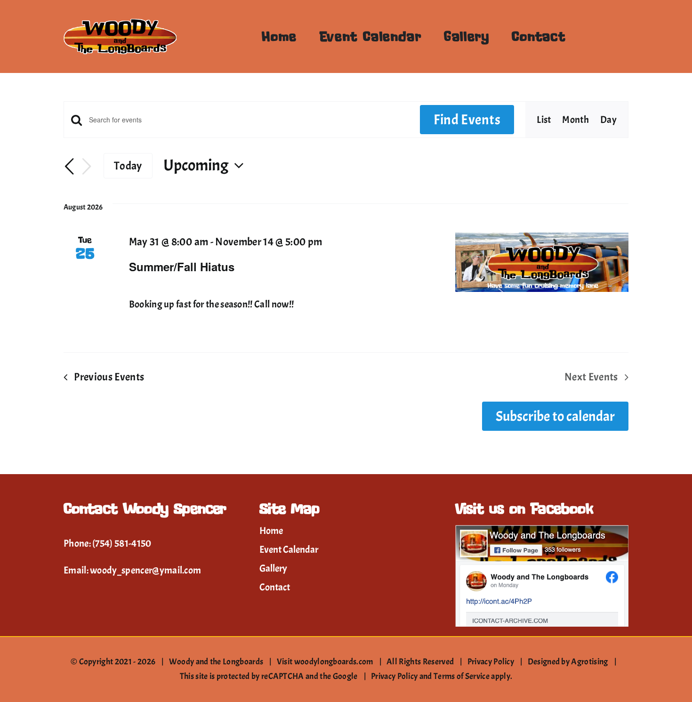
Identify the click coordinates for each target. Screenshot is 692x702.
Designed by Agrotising (568, 661)
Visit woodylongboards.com (325, 661)
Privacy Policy (490, 661)
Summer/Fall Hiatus (181, 266)
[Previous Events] (69, 167)
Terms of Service (462, 676)
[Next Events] (86, 167)
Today (128, 166)
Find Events (467, 120)
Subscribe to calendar (555, 416)
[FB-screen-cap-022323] (541, 530)
